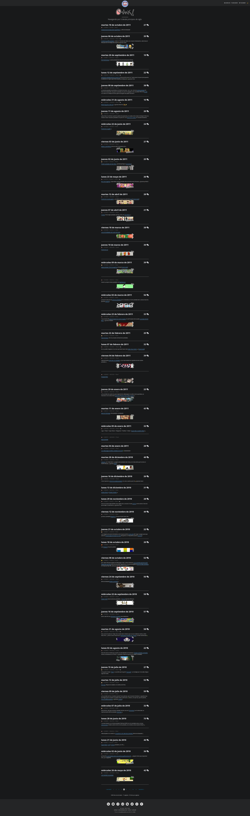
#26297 (106, 514)
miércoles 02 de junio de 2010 (116, 751)
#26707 (106, 437)
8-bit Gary (119, 712)
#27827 (106, 161)
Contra (112, 744)
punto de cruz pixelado (114, 360)
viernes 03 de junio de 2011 (114, 142)
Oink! (134, 812)
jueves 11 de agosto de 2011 (115, 111)
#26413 (106, 501)
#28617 (106, 57)
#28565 (106, 88)
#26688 (106, 448)
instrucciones (104, 725)
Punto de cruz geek (106, 129)
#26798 (106, 392)
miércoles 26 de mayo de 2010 (116, 770)
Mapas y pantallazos (106, 146)
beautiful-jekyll (122, 812)
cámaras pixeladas (116, 299)
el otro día (131, 534)
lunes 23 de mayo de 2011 (114, 177)
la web (145, 91)
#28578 (106, 75)
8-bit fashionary (105, 60)
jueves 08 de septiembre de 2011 (117, 85)
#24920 (106, 773)
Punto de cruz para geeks (107, 199)
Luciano (120, 699)
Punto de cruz (104, 249)
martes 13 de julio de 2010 (114, 680)
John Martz (127, 214)
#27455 (106, 212)
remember (128, 164)
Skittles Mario (104, 492)
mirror (123, 599)
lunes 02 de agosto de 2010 (114, 648)
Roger (115, 463)
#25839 (106, 614)
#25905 (106, 596)
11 (136, 789)
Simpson (105, 547)
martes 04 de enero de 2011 (115, 446)
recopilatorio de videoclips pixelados (124, 733)
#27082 (106, 316)
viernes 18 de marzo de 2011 (115, 227)
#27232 (106, 247)
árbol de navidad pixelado (116, 481)
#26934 (106, 374)
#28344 (106, 113)
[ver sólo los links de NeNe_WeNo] (101, 560)
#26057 (106, 560)
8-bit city (103, 685)
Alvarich (107, 301)
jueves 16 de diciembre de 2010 (116, 476)
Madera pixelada (114, 581)
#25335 (106, 682)
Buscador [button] (235, 2)
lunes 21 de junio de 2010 (113, 740)
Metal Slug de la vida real (107, 104)
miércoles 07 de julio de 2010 (115, 706)
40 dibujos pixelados (116, 616)
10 (132, 789)
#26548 (106, 479)
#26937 (106, 358)
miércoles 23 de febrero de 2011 (117, 314)
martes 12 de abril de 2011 (114, 194)
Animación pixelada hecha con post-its (110, 77)
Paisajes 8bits (104, 376)
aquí (131, 199)
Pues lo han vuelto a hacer (127, 395)
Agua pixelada (104, 439)
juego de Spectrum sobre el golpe (117, 319)
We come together (105, 181)
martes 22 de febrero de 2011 (115, 333)
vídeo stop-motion (132, 349)
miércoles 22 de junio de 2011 (116, 124)
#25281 (106, 708)
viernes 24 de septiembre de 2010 (117, 577)
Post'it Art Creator (131, 117)
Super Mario (104, 744)
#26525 (106, 490)
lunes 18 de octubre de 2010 (115, 542)
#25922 (106, 579)
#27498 (106, 196)
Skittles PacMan (113, 492)
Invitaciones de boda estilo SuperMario (110, 29)
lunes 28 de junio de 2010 (113, 718)
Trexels (103, 214)
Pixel (116, 27)
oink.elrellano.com (122, 810)
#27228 (106, 265)
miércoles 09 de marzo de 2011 (116, 262)
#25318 (106, 694)
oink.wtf (134, 810)
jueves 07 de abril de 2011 (114, 210)
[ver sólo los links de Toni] (101, 113)
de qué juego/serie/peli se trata (113, 535)
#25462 (106, 650)
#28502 (106, 102)
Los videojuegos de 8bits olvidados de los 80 (112, 450)
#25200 (106, 721)
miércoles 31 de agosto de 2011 (116, 100)
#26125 (106, 532)
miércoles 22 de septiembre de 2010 (119, 594)
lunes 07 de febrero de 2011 (115, 344)
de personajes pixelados (143, 564)
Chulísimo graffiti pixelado (107, 41)
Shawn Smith (104, 599)
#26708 (106, 428)
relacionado (136, 199)
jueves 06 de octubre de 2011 (115, 36)
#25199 (106, 731)
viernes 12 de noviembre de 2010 (117, 512)
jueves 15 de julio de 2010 (114, 667)
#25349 (106, 669)
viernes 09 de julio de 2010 (114, 691)
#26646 (106, 459)
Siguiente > (141, 789)
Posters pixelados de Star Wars (108, 164)
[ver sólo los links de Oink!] (101, 27)
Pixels (112, 672)
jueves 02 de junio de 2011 (114, 159)
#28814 (106, 27)
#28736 (106, 38)
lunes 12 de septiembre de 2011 (116, 73)
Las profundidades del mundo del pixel (110, 232)
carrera (134, 503)
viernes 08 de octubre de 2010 (116, 558)
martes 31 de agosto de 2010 (115, 629)
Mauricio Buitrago (105, 413)
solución (140, 535)
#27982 (106, 126)
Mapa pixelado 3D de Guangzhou (109, 267)
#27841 (106, 144)
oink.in (129, 810)
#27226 (106, 280)
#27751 (106, 179)
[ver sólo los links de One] (101, 544)
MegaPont (113, 516)
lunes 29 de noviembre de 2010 (116, 499)
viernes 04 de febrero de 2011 (116, 356)
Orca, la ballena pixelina (107, 699)
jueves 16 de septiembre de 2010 (117, 612)
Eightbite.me (122, 282)
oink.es (115, 810)
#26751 (106, 411)
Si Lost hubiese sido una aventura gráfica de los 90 (118, 756)
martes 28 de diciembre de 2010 (117, 457)
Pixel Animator (104, 338)
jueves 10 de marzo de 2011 (115, 245)
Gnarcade (128, 672)
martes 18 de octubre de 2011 (116, 25)
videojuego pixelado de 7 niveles (128, 635)
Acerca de (227, 2)
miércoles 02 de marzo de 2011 (116, 295)
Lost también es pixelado (107, 775)
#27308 (106, 230)
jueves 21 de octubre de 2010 (115, 529)
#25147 (106, 742)
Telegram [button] (242, 2)
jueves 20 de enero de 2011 (114, 389)
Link (109, 744)
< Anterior (108, 789)
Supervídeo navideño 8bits (137, 431)
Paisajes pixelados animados (141, 653)
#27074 (106, 335)
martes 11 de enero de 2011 (115, 408)
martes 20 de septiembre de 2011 (117, 55)
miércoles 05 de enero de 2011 (116, 426)
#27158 (106, 297)
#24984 (106, 753)
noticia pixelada (141, 90)
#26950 (106, 347)
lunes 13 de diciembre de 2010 (116, 488)
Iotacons (103, 462)
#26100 (106, 544)
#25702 (106, 631)
